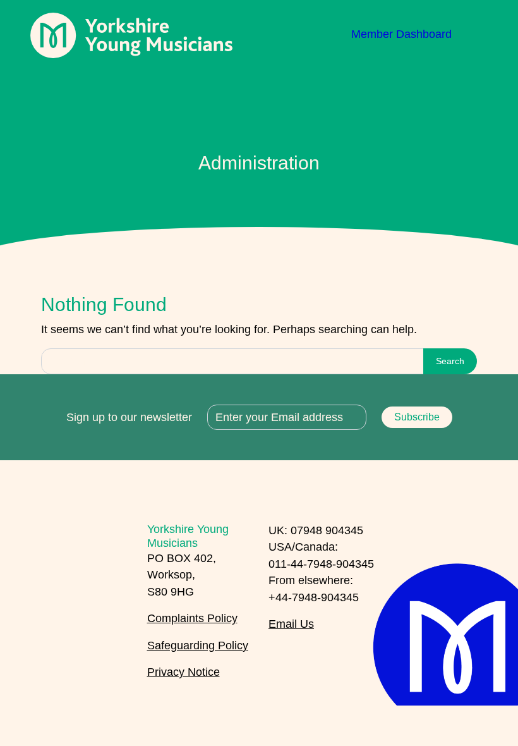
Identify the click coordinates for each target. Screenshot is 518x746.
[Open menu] (477, 34)
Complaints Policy (192, 618)
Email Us (291, 624)
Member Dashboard (401, 34)
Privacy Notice (183, 672)
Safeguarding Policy (197, 645)
